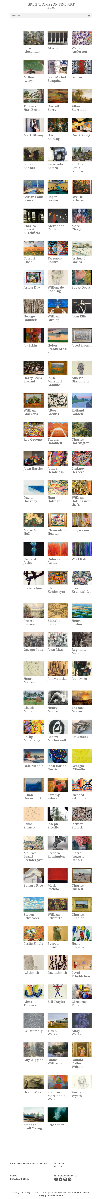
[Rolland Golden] (82, 400)
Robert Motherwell (57, 739)
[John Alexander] (34, 38)
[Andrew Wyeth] (82, 1082)
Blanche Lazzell (54, 622)
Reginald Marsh (79, 651)
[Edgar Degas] (82, 277)
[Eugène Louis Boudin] (82, 154)
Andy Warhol (77, 1033)
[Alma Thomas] (34, 991)
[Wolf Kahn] (82, 549)
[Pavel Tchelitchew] (82, 962)
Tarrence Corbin (55, 260)
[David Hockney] (34, 487)
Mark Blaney (34, 135)
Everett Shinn (53, 945)
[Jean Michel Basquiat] (58, 67)
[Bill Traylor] (58, 991)
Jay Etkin (30, 345)
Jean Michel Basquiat (57, 79)
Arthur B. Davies (79, 260)
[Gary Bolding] (58, 125)
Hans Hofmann (55, 499)
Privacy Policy (74, 1192)
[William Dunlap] (58, 306)
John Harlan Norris (57, 768)
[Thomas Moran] (82, 698)
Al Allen (54, 48)
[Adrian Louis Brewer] (34, 187)
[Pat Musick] (82, 727)
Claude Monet (29, 709)
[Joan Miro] (82, 668)
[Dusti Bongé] (82, 125)
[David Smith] (58, 962)
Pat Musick (80, 737)
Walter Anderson (79, 50)
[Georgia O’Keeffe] (82, 756)
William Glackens (31, 412)
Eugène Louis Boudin (77, 168)
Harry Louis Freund (33, 380)
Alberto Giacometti (80, 380)
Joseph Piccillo (53, 826)
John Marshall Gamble (55, 381)
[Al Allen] (58, 38)
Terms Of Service (54, 1195)
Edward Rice (33, 885)
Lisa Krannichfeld (81, 592)
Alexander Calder (56, 228)
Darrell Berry (53, 108)
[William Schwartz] (58, 904)
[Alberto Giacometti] (82, 368)
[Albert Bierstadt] (82, 96)
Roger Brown (53, 199)
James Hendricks (56, 470)
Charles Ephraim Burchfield (32, 229)
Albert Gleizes (53, 412)
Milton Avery (29, 79)
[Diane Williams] (58, 1049)
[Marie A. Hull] (34, 520)
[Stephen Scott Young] (34, 1114)
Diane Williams (55, 1062)
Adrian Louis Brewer (34, 199)
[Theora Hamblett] (58, 429)
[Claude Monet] (34, 698)
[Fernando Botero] (58, 154)
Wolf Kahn (80, 559)
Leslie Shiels (33, 943)
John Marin (57, 649)
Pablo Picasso (29, 826)
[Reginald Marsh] (82, 639)
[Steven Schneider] (34, 904)
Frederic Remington (56, 855)
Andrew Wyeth (78, 1094)
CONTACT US (40, 1163)
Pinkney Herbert (78, 470)
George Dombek (30, 318)
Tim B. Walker (53, 1033)
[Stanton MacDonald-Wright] (58, 1082)
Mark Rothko (53, 887)
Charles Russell (78, 887)
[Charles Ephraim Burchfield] (34, 216)
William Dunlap (54, 318)
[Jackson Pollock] (82, 814)
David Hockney (30, 499)
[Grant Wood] (34, 1082)
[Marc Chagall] (82, 216)
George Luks (33, 649)
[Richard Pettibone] (82, 785)
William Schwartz (55, 916)
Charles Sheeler (78, 916)
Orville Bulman (78, 199)
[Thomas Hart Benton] (34, 96)
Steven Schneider (32, 916)
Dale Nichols (33, 766)
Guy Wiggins (33, 1060)
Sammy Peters (54, 797)
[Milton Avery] (34, 67)
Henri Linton (77, 622)
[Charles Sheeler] (82, 904)
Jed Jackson (80, 530)
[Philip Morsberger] (34, 727)
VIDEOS (13, 1175)
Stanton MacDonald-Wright (57, 1096)
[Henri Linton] (82, 610)
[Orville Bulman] (82, 187)
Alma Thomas (30, 1003)
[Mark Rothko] (58, 875)
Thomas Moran (78, 709)
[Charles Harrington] (82, 429)
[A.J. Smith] (34, 962)
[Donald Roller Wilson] (82, 1049)
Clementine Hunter (57, 532)
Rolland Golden (78, 412)
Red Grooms (33, 439)
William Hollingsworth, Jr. (81, 501)
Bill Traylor (56, 1001)
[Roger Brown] (58, 187)
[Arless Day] (34, 277)
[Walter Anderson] (82, 38)
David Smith (57, 972)
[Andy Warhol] (82, 1020)
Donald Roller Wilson (77, 1063)
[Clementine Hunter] (58, 520)
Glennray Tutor (79, 1003)
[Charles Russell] (82, 875)
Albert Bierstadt (79, 108)
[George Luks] (34, 639)
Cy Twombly (33, 1031)
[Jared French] (82, 335)
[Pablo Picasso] (34, 814)
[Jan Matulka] (58, 668)
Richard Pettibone (79, 797)
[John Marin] (58, 639)
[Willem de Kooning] (58, 277)
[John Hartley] (34, 458)
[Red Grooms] (34, 429)
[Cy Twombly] (34, 1020)
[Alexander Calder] (58, 216)
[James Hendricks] (58, 458)
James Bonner (29, 166)
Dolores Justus (54, 561)
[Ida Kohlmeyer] (58, 578)
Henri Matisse (29, 680)
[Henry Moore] (58, 698)
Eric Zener (56, 1125)
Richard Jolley (30, 561)
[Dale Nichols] (34, 756)
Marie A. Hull (30, 532)
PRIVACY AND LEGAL (19, 1179)
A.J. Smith (31, 972)
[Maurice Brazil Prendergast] (34, 843)
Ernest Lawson (29, 622)
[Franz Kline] (34, 578)
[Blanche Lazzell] (58, 610)
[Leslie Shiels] (34, 933)
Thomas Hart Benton (33, 108)
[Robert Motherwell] (58, 727)
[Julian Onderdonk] (34, 785)
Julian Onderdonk (33, 797)
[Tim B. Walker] (58, 1020)
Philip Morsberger (33, 739)
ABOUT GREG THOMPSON (22, 1163)
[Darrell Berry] (58, 96)
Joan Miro (79, 678)
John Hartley (34, 468)
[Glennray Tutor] (82, 991)
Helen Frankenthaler (57, 349)
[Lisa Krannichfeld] (82, 578)
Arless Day (32, 287)
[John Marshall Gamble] (58, 368)
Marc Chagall (78, 228)
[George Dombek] (34, 306)
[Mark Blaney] (34, 125)
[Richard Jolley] (34, 549)
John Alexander (32, 50)
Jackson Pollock (78, 826)
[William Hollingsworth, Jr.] (82, 487)
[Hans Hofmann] (58, 487)
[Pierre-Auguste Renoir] (82, 843)
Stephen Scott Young (33, 1127)
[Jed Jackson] (82, 520)
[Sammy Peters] (58, 785)
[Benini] (82, 67)
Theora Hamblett (55, 441)
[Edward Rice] (34, 875)
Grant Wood (33, 1092)
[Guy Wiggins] (34, 1049)
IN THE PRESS (60, 1163)
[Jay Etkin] (34, 335)
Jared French (82, 345)
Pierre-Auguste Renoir (78, 856)
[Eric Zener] (58, 1114)
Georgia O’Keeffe (78, 768)
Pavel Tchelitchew (81, 974)
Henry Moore (53, 709)
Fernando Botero (55, 166)
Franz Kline (33, 588)
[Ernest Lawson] (34, 610)
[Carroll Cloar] (34, 248)
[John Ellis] (82, 306)
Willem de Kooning (56, 289)
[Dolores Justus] (58, 549)
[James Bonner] (34, 154)
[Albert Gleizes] (58, 400)
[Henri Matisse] (34, 668)
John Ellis (79, 316)
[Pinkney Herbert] (82, 458)
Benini (77, 77)
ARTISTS (58, 1166)
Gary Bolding (54, 137)
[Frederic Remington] (58, 843)
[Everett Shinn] (58, 933)
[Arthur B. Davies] (82, 248)
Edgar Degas (81, 287)
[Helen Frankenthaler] (58, 335)
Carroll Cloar (29, 260)
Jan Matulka (57, 678)
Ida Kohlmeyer (56, 590)
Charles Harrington (81, 441)
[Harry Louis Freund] (34, 368)
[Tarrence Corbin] (58, 248)
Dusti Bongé (81, 135)
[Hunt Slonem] (82, 933)
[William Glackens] (34, 400)
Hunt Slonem (78, 945)
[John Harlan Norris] (58, 756)
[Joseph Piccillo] (58, 814)
